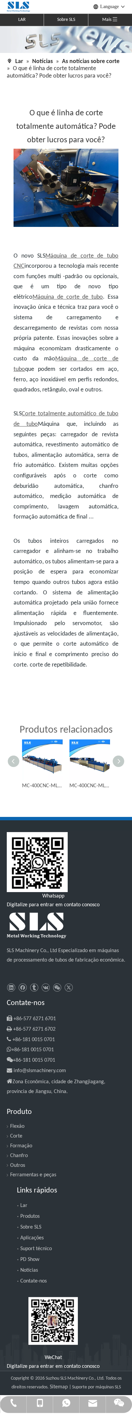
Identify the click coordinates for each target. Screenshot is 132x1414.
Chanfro (19, 1155)
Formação (21, 1146)
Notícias (29, 1270)
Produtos (30, 1216)
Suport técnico (36, 1248)
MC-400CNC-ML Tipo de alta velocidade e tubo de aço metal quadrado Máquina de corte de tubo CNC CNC (89, 786)
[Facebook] (22, 988)
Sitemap (59, 1387)
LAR (22, 19)
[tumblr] (34, 988)
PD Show (29, 1259)
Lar (23, 1205)
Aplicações (32, 1238)
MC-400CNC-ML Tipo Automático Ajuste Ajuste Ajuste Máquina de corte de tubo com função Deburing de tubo (42, 786)
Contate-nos (33, 1281)
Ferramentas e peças (33, 1175)
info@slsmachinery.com (40, 1070)
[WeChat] (57, 988)
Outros (17, 1165)
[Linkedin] (11, 988)
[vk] (45, 988)
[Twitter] (68, 988)
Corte (16, 1136)
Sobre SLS (66, 19)
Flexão (17, 1126)
